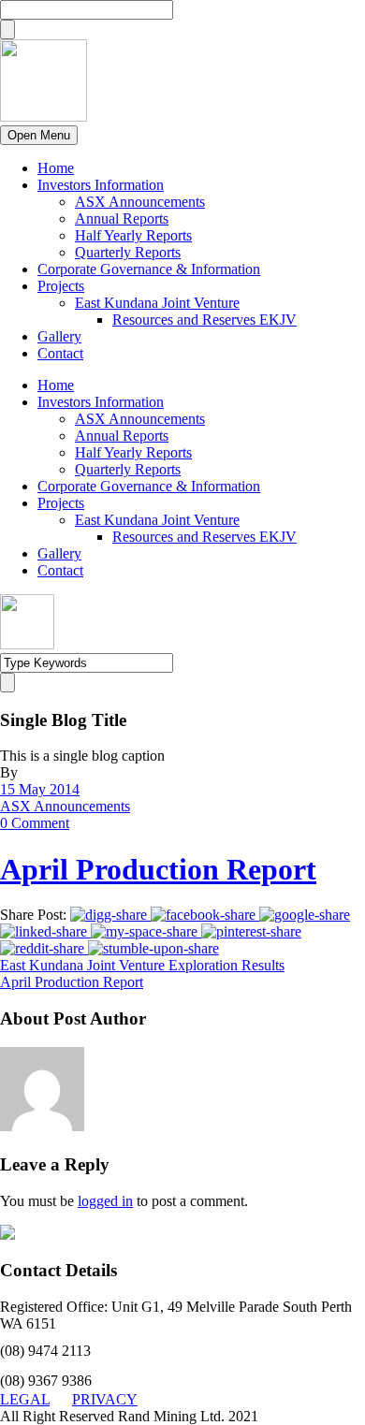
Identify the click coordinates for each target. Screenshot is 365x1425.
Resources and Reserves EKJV (204, 319)
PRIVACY (105, 1399)
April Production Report (158, 869)
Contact (60, 353)
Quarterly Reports (128, 252)
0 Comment (34, 823)
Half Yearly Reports (133, 235)
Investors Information (100, 185)
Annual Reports (121, 218)
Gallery (59, 336)
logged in (105, 1201)
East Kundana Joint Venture (157, 303)
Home (55, 168)
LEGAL (25, 1399)
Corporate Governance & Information (148, 269)
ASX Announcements (140, 202)
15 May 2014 (40, 789)
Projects (60, 286)
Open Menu (38, 135)
